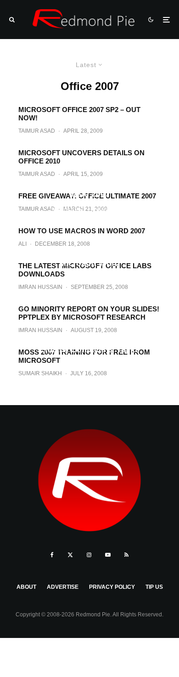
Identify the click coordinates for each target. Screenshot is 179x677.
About (26, 587)
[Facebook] (52, 554)
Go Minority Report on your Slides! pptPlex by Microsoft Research (88, 313)
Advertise (62, 587)
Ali (60, 279)
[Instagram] (89, 554)
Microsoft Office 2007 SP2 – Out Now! (79, 114)
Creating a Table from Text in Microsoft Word (89, 258)
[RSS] (126, 554)
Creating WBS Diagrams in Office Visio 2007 (89, 188)
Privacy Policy (112, 587)
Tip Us (154, 587)
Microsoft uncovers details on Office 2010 (81, 157)
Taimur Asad (36, 131)
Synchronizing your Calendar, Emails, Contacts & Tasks (89, 345)
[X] (70, 554)
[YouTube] (107, 554)
